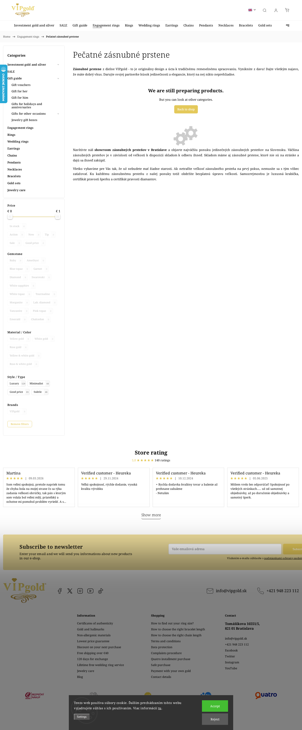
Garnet (40, 269)
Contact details (161, 677)
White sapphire (22, 285)
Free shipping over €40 (92, 653)
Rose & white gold (23, 364)
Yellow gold (19, 338)
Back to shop (186, 109)
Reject (215, 719)
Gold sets (14, 183)
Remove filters (20, 424)
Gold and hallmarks (90, 629)
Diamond (18, 277)
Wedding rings (18, 141)
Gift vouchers (21, 85)
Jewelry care (16, 190)
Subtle (40, 392)
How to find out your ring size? (172, 623)
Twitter (230, 656)
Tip (49, 234)
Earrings (13, 148)
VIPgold (17, 411)
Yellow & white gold (24, 355)
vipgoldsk (70, 591)
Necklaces (14, 169)
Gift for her (20, 91)
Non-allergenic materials (94, 635)
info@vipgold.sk (231, 590)
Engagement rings (20, 128)
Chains (12, 155)
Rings (11, 135)
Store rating (151, 452)
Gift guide (14, 78)
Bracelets (14, 176)
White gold (44, 338)
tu (159, 708)
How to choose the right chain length (176, 635)
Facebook (59, 591)
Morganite (19, 302)
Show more (151, 514)
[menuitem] (34, 25)
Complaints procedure (166, 653)
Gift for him (20, 97)
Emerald (17, 319)
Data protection (161, 647)
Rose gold (18, 347)
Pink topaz (42, 311)
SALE (11, 71)
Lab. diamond (44, 302)
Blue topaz (19, 269)
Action (16, 234)
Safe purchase (160, 665)
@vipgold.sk (101, 591)
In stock (17, 226)
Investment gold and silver (26, 64)
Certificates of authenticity (95, 623)
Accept (215, 706)
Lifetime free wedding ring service (100, 665)
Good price (34, 243)
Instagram (80, 591)
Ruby (15, 260)
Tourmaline (45, 294)
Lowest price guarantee (93, 641)
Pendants (14, 162)
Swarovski (41, 277)
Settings (82, 716)
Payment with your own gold (171, 671)
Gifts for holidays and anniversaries (27, 105)
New (33, 234)
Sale (15, 243)
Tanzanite (18, 311)
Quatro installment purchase (170, 659)
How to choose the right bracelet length (178, 629)
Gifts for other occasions (29, 113)
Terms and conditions (166, 641)
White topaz (20, 294)
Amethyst (35, 260)
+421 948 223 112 (282, 590)
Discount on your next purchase (99, 647)
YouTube (90, 591)
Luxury (17, 383)
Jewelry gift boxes (24, 120)
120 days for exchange (92, 659)
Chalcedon (40, 319)
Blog (80, 677)
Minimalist (39, 383)
